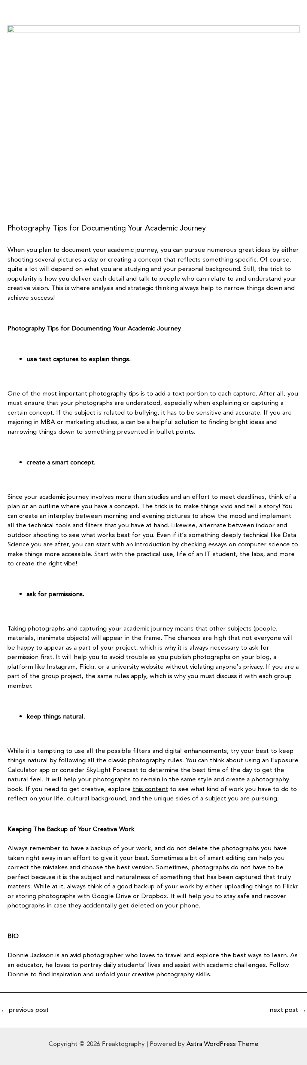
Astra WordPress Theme (222, 1044)
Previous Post (25, 1010)
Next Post (288, 1010)
